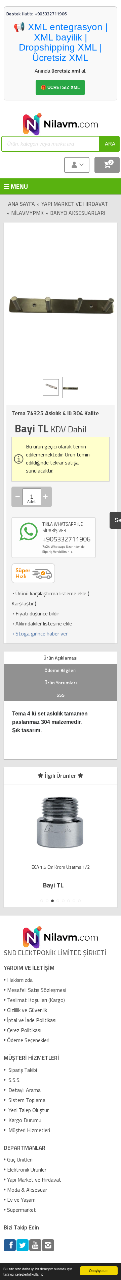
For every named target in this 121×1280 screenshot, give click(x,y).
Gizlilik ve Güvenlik (27, 1010)
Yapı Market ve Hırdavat (74, 204)
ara (110, 144)
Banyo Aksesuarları (77, 213)
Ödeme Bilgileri (60, 670)
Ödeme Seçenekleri (28, 1040)
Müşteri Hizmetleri (28, 1130)
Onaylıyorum (98, 1270)
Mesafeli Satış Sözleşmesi (36, 990)
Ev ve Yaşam (21, 1200)
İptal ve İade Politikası (31, 1020)
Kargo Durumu (24, 1120)
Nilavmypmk (27, 213)
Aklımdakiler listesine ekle (41, 623)
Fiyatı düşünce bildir (35, 613)
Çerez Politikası (24, 1030)
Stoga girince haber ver (39, 633)
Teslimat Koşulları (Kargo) (36, 1000)
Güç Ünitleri (20, 1160)
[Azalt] (18, 496)
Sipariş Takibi (22, 1070)
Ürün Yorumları (60, 682)
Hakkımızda (20, 980)
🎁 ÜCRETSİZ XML (60, 87)
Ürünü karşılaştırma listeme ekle (48, 593)
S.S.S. (14, 1080)
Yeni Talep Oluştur (28, 1110)
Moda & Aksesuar (27, 1190)
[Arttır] (45, 496)
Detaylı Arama (24, 1090)
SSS (60, 694)
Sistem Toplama (26, 1100)
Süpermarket (21, 1210)
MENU (13, 186)
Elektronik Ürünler (26, 1170)
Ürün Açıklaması (60, 657)
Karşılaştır (22, 603)
